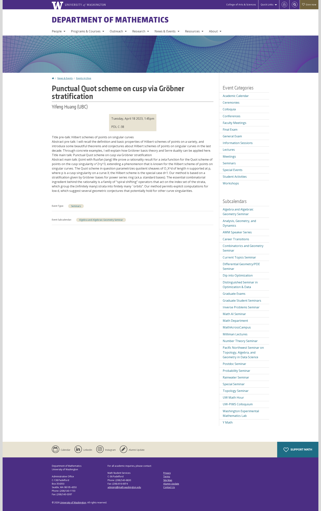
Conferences (231, 116)
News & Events (165, 31)
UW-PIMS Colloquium (238, 404)
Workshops (231, 183)
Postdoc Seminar (234, 364)
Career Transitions (236, 239)
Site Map (167, 480)
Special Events (232, 170)
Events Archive (83, 78)
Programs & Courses (85, 31)
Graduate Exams (234, 294)
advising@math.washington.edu (124, 487)
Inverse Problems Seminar (241, 307)
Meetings (229, 156)
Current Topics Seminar (239, 257)
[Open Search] (295, 4)
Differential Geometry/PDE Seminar (241, 266)
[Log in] (284, 4)
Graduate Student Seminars (242, 300)
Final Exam (230, 129)
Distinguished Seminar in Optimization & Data (240, 284)
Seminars (76, 206)
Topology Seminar (236, 391)
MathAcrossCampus (237, 327)
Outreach (116, 31)
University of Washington (73, 502)
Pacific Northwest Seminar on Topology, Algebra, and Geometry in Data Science (243, 352)
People (57, 31)
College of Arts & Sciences (241, 4)
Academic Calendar (236, 96)
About (213, 31)
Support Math (301, 449)
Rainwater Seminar (236, 377)
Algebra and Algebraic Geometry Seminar (101, 219)
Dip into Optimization (238, 275)
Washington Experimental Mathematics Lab (241, 413)
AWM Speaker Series (237, 232)
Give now (311, 4)
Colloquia (229, 109)
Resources (192, 31)
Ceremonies (231, 102)
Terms (166, 476)
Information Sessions (238, 143)
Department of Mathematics (110, 19)
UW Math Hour (233, 397)
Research (138, 31)
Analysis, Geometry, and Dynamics (239, 223)
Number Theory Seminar (240, 341)
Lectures (229, 150)
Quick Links (267, 4)
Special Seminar (234, 384)
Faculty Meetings (234, 123)
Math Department (235, 321)
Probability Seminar (236, 371)
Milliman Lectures (235, 334)
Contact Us (169, 487)
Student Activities (235, 177)
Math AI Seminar (234, 314)
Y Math (228, 422)
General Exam (232, 136)
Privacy (167, 473)
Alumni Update (171, 483)
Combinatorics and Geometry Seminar (243, 248)
